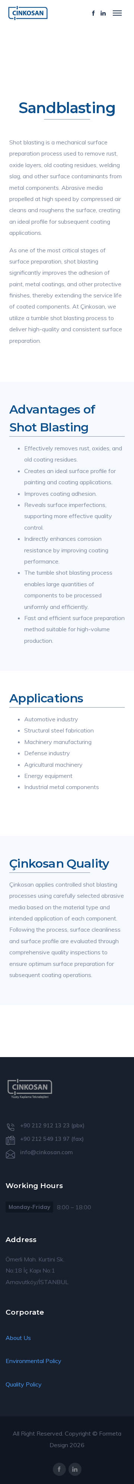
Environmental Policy (33, 1361)
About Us (18, 1337)
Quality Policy (24, 1384)
